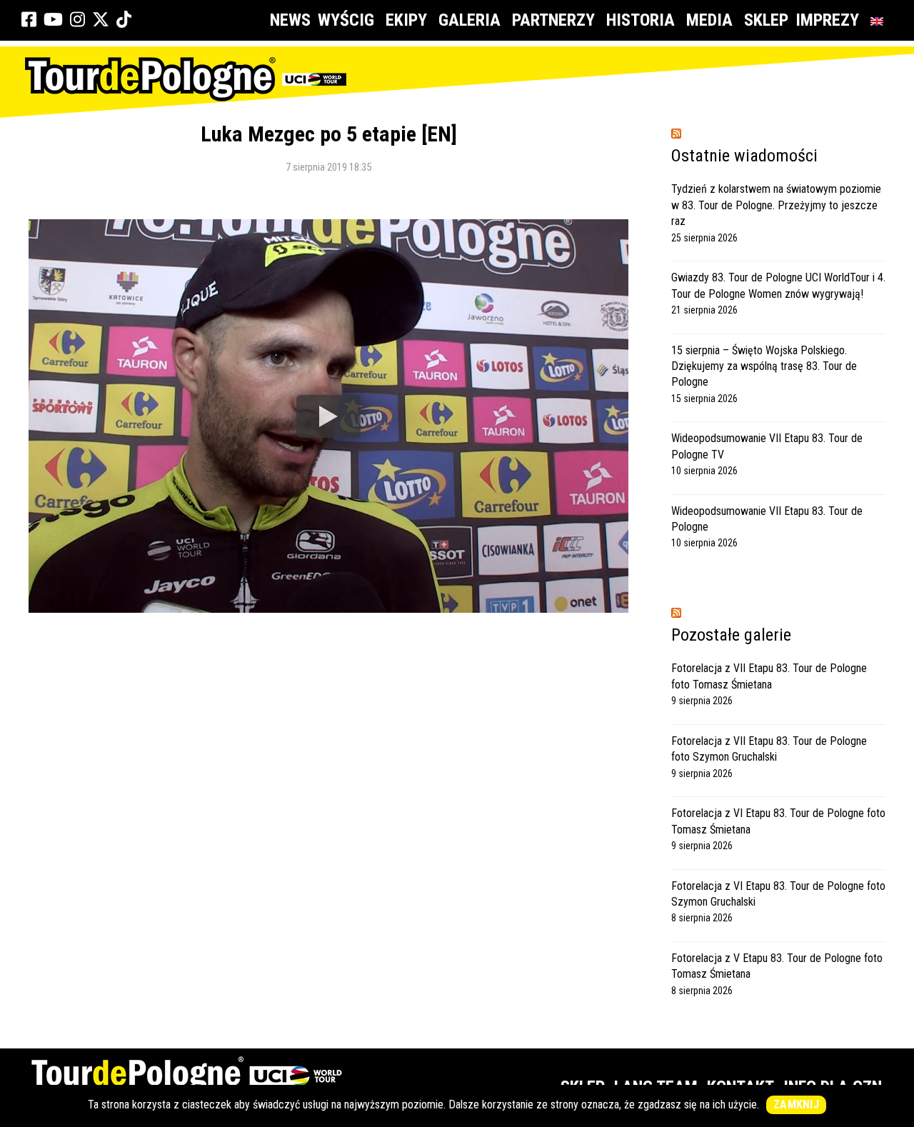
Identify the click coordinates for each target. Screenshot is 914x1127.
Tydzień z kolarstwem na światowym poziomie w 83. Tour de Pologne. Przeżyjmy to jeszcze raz (776, 205)
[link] (28, 20)
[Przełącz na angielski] (880, 20)
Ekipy (406, 20)
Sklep (766, 20)
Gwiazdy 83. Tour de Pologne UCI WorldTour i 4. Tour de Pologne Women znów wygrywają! (778, 285)
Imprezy (827, 20)
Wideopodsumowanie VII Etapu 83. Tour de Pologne (767, 519)
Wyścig (346, 20)
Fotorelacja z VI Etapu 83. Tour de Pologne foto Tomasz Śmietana (778, 821)
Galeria (469, 20)
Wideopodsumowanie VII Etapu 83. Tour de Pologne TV (767, 446)
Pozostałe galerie (731, 635)
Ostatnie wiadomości (744, 156)
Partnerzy (553, 20)
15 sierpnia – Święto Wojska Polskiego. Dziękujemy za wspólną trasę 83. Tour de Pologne (764, 366)
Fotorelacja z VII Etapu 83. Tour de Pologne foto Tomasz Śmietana (769, 676)
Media (709, 20)
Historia (640, 20)
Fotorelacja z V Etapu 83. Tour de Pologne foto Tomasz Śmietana (777, 966)
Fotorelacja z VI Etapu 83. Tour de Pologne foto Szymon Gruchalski (778, 893)
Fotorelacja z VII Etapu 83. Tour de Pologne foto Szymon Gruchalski (769, 748)
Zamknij (796, 1104)
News (290, 20)
